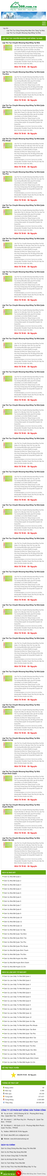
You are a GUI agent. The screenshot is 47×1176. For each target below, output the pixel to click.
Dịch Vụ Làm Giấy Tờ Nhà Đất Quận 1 (17, 976)
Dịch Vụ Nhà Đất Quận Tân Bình (15, 934)
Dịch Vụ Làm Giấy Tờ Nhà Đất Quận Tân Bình (20, 1029)
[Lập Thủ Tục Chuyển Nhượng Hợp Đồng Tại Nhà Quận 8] (7, 445)
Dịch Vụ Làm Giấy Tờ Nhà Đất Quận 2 (17, 980)
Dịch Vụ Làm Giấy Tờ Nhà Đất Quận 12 (17, 1017)
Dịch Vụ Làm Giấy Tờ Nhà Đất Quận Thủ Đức (20, 1046)
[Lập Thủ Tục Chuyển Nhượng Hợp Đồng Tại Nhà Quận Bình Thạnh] (7, 112)
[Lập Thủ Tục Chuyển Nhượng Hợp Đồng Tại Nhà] (7, 48)
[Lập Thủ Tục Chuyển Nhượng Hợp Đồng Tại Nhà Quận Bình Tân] (7, 212)
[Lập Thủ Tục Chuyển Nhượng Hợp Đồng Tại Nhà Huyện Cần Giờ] (7, 845)
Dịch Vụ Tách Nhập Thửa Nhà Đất (13, 1163)
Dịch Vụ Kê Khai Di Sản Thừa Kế (12, 1159)
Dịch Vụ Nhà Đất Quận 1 (12, 876)
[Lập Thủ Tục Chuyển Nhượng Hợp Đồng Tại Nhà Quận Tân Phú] (7, 179)
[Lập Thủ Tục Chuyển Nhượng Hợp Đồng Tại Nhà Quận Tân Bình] (7, 245)
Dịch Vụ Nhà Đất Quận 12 (13, 926)
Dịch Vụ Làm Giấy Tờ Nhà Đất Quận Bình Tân (20, 1038)
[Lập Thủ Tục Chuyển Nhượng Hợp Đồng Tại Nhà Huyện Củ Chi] (7, 745)
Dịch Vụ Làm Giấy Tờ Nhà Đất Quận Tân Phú (20, 1033)
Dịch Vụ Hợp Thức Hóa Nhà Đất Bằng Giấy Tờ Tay (18, 1166)
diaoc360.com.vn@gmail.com (19, 1135)
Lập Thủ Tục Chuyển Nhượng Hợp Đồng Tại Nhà (21, 43)
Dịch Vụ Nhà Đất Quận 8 (12, 909)
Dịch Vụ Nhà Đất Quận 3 (12, 885)
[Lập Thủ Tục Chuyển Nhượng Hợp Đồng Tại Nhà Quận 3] (7, 612)
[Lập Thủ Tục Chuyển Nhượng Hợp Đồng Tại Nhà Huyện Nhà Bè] (7, 812)
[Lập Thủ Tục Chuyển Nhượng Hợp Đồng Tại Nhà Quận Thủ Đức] (7, 79)
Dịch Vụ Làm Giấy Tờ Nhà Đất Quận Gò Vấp (19, 1021)
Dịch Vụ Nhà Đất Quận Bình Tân (15, 938)
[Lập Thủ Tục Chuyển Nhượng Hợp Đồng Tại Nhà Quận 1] (7, 678)
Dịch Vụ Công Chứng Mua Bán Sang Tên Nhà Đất (18, 1148)
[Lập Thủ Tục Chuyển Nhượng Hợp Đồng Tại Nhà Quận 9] (7, 412)
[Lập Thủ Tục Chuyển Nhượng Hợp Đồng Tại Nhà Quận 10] (7, 379)
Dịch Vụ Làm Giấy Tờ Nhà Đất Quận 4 (17, 988)
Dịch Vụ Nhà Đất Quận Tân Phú (15, 942)
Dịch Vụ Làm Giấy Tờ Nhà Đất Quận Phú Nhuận (20, 1025)
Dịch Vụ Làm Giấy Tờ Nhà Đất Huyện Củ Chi (19, 1062)
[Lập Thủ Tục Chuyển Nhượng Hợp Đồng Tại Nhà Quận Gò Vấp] (7, 279)
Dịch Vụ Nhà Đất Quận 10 (13, 917)
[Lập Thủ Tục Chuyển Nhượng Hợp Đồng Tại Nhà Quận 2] (7, 645)
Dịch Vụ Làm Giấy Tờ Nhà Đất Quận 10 (17, 1009)
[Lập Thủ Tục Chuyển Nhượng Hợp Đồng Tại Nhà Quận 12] (7, 312)
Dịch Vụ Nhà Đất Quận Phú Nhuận (16, 946)
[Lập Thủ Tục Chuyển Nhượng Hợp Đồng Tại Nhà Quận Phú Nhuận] (7, 146)
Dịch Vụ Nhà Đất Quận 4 (12, 889)
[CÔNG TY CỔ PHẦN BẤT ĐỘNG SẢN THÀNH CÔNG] (23, 6)
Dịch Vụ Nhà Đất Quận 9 (12, 913)
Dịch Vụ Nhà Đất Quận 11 (13, 922)
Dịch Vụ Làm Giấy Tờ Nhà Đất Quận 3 (17, 984)
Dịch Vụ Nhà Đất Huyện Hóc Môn (15, 958)
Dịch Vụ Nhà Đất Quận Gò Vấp (14, 930)
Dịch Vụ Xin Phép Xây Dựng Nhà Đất (14, 1152)
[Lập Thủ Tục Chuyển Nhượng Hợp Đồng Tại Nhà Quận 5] (7, 545)
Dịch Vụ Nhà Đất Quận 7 (12, 905)
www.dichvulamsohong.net (19, 1139)
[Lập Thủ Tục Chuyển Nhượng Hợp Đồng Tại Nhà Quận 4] (7, 579)
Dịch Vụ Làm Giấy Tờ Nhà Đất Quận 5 (17, 993)
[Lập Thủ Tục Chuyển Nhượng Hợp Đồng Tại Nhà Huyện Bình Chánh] (7, 778)
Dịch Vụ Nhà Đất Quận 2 (12, 881)
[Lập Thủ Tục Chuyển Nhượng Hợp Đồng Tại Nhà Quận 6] (7, 512)
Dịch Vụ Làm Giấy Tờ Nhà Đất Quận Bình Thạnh (21, 1042)
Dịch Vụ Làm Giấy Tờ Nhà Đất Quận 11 (17, 1013)
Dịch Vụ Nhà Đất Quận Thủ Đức (15, 954)
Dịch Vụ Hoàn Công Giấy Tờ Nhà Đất (14, 1156)
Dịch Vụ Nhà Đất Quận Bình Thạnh (16, 950)
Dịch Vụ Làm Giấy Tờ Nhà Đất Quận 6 (17, 997)
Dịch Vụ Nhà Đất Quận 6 (12, 901)
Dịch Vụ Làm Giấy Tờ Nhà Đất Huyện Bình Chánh (21, 1058)
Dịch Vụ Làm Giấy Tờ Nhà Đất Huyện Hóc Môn (20, 1050)
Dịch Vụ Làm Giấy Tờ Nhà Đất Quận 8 (17, 1001)
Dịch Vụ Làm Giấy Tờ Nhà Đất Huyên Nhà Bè (20, 1054)
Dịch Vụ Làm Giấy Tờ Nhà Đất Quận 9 (17, 1005)
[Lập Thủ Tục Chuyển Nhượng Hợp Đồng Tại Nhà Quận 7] (7, 479)
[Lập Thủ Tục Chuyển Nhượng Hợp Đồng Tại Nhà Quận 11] (7, 345)
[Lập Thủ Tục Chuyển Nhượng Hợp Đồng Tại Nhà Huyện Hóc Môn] (7, 712)
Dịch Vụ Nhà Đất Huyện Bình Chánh (16, 962)
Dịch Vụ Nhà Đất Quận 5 (12, 893)
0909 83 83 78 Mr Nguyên (19, 1131)
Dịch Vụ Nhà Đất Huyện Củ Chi (15, 967)
